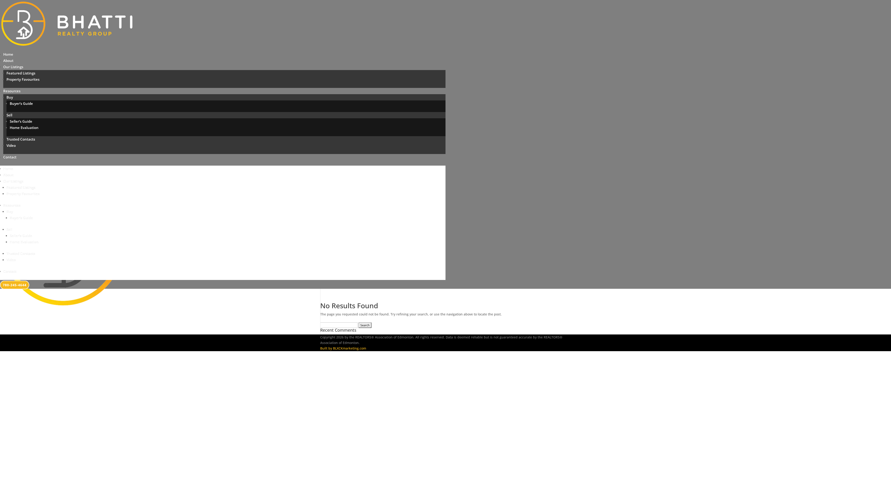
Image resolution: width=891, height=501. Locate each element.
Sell (9, 115)
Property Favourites (22, 79)
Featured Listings (20, 73)
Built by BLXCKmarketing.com (343, 348)
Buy (9, 97)
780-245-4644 (14, 285)
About (8, 60)
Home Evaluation (24, 127)
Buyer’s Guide (21, 103)
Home (8, 54)
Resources (11, 91)
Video (11, 145)
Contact (9, 157)
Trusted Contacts (20, 139)
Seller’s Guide (21, 121)
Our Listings (13, 66)
